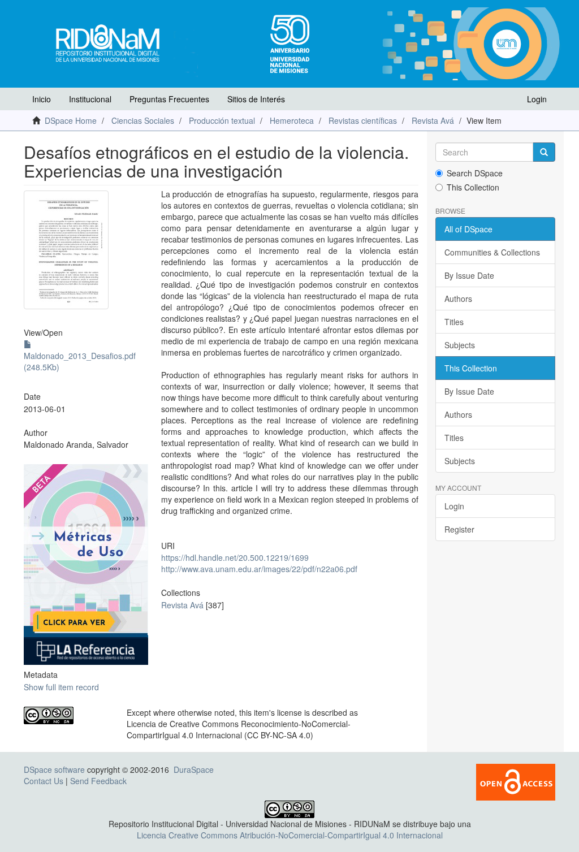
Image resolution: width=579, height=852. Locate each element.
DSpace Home (71, 120)
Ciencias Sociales (142, 120)
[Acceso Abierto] (515, 780)
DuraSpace (194, 769)
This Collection (473, 187)
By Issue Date (469, 275)
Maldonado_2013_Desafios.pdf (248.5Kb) (80, 361)
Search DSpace (475, 173)
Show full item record (61, 687)
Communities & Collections (492, 252)
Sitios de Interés (256, 99)
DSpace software (54, 769)
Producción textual (222, 120)
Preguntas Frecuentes (169, 99)
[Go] (544, 152)
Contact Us (43, 780)
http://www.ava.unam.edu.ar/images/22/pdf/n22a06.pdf (259, 568)
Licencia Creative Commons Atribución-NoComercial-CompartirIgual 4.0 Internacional (290, 835)
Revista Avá (433, 120)
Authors (458, 298)
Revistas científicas (363, 120)
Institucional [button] (90, 99)
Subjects (459, 345)
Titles (454, 321)
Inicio (41, 99)
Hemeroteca (292, 120)
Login (454, 506)
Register (459, 529)
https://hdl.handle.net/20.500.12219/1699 (235, 557)
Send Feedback (98, 780)
